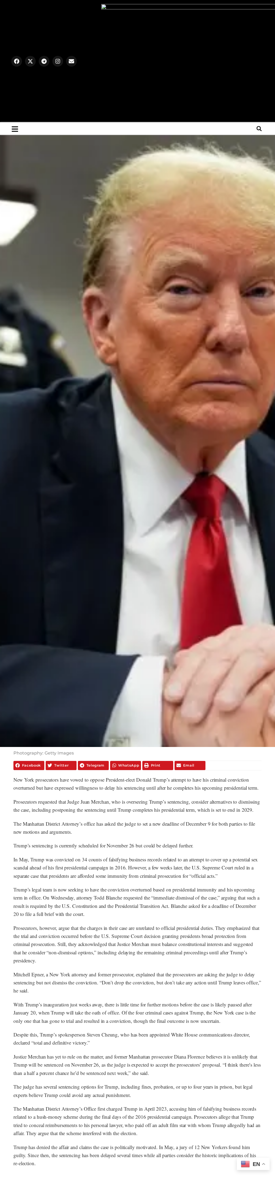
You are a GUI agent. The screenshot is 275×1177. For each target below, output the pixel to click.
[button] (259, 128)
